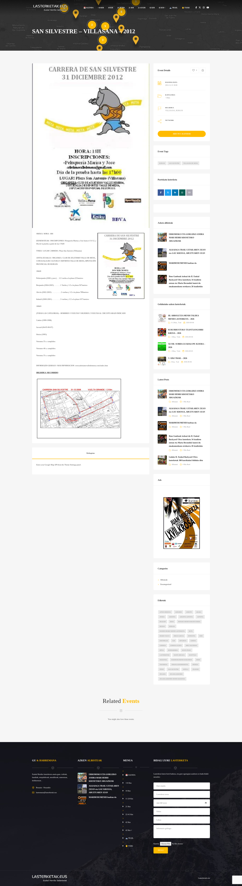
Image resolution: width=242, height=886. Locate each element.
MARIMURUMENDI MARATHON (181, 660)
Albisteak (175, 402)
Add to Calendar (182, 134)
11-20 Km (121, 8)
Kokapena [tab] (91, 453)
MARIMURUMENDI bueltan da (182, 263)
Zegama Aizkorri (176, 674)
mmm (198, 660)
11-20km (174, 322)
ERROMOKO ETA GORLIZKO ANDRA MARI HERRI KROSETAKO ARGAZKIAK (186, 237)
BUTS (191, 631)
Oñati (162, 669)
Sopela (185, 669)
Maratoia (163, 660)
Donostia (191, 636)
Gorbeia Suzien (176, 645)
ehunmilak (164, 640)
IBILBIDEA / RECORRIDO (47, 373)
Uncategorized (165, 584)
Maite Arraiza (179, 655)
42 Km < (162, 8)
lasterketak (164, 655)
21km (173, 362)
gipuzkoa (182, 640)
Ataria (162, 617)
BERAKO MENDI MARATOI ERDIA (189, 621)
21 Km (131, 8)
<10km (167, 98)
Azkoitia (172, 617)
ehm (201, 636)
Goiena (193, 640)
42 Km (152, 8)
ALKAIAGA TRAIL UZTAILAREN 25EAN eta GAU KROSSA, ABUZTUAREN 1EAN (104, 789)
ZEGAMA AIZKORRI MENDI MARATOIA (172, 679)
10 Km (110, 8)
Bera (172, 621)
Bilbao (162, 626)
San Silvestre (174, 163)
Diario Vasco (164, 636)
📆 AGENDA (89, 8)
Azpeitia (200, 617)
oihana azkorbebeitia (180, 664)
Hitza (162, 650)
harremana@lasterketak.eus (46, 792)
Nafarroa (163, 664)
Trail (179, 322)
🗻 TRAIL (173, 8)
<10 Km (101, 8)
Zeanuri (196, 669)
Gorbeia (163, 645)
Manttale (192, 655)
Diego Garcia (179, 636)
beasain (163, 621)
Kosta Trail (186, 650)
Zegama (163, 674)
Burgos (162, 163)
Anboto (189, 612)
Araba (198, 612)
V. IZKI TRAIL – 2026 (177, 358)
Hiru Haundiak (191, 645)
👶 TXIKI (186, 8)
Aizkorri (178, 612)
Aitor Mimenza (165, 612)
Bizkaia (172, 626)
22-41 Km (141, 8)
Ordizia (195, 664)
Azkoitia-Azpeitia (186, 617)
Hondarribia (173, 650)
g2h (173, 640)
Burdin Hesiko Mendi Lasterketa (172, 631)
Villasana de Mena (190, 163)
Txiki (178, 337)
